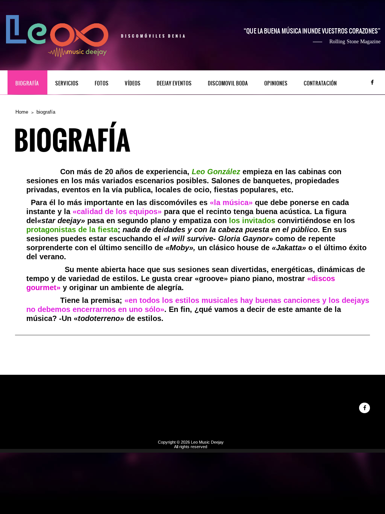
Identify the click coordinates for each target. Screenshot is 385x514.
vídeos (133, 83)
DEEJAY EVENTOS (174, 83)
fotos (102, 83)
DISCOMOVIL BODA (228, 83)
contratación (320, 83)
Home (21, 112)
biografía (27, 83)
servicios (67, 83)
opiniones (276, 83)
